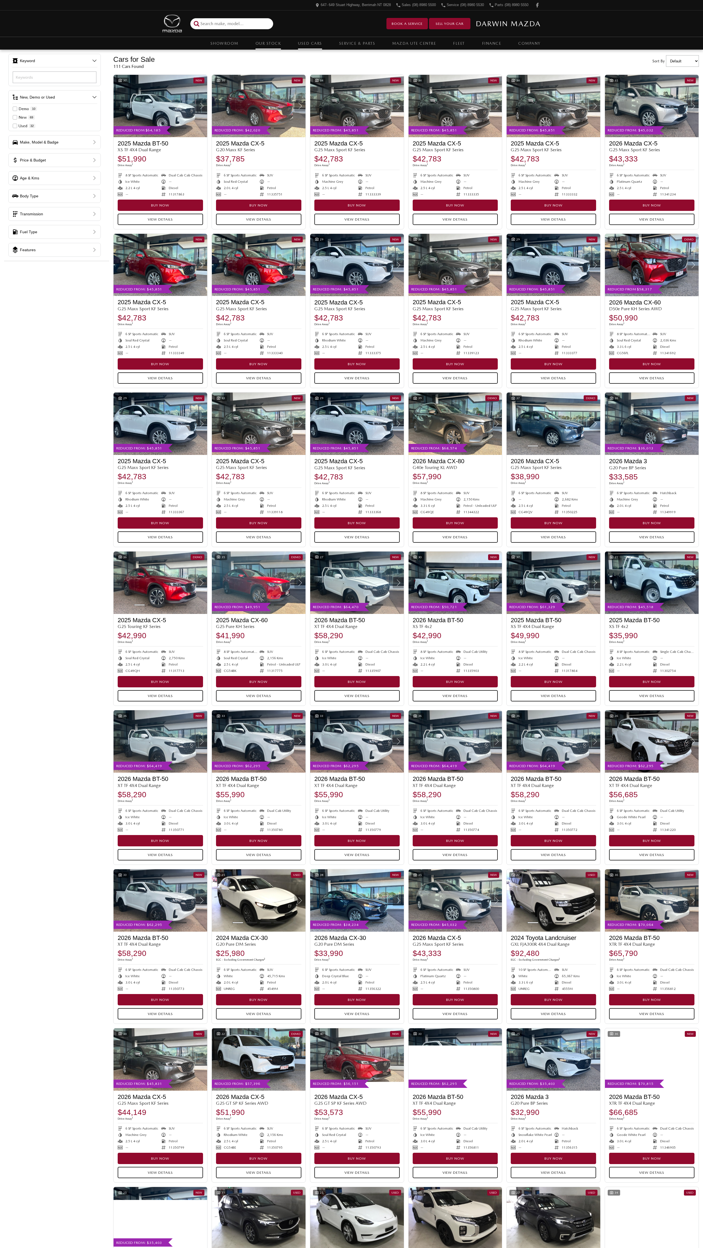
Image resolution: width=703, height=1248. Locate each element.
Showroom (224, 43)
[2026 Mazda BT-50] (357, 583)
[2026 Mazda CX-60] (652, 265)
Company (529, 43)
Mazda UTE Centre (414, 43)
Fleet (459, 43)
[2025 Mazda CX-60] (259, 583)
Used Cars (310, 43)
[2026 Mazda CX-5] (652, 106)
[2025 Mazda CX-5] (259, 106)
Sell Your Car (450, 24)
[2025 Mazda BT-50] (160, 106)
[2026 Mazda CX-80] (455, 424)
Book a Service (407, 24)
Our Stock (268, 43)
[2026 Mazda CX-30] (357, 900)
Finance (491, 43)
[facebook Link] (537, 5)
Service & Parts (357, 43)
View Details (160, 219)
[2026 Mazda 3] (652, 424)
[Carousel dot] (180, 128)
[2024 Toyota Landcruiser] (553, 900)
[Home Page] (172, 24)
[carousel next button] (201, 106)
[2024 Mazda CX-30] (259, 900)
